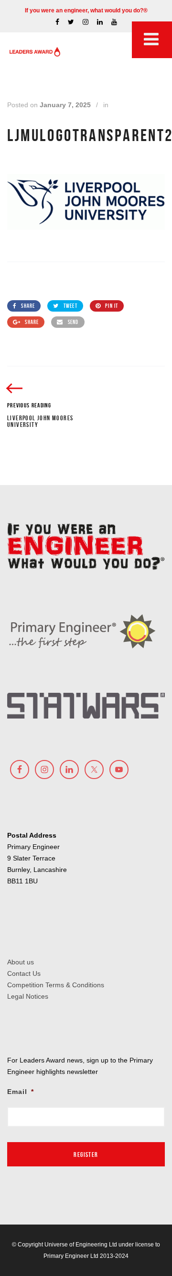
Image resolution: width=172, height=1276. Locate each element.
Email (20, 1091)
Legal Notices (27, 996)
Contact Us (24, 973)
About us (20, 962)
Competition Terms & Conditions (55, 985)
